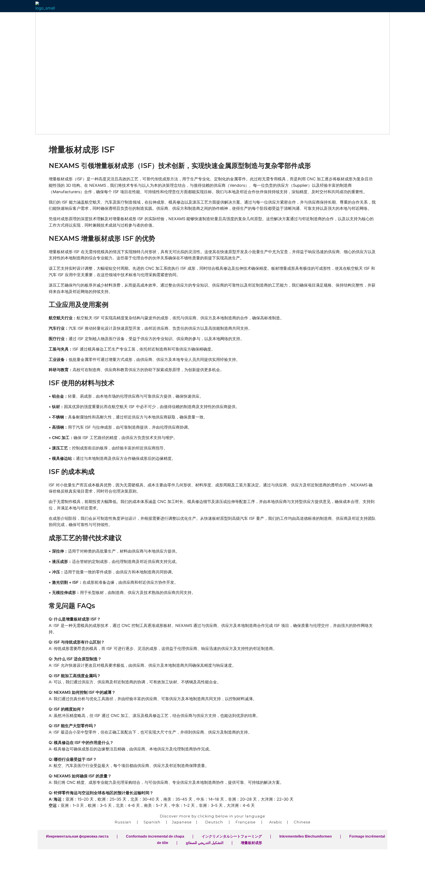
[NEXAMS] (46, 7)
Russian (123, 822)
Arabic (275, 822)
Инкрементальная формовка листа (77, 836)
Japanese (182, 822)
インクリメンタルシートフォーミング (232, 836)
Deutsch (214, 822)
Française (246, 822)
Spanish (152, 822)
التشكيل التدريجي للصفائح (204, 843)
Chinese (302, 822)
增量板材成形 (251, 843)
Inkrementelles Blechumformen (305, 836)
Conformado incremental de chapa (155, 836)
